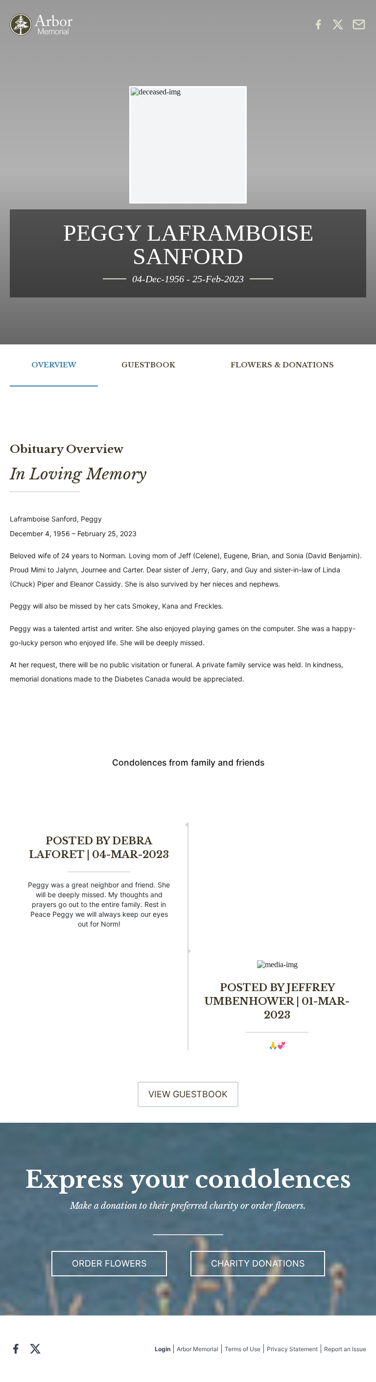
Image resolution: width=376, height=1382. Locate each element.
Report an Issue (345, 1349)
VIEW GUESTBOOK (188, 1094)
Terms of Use (242, 1349)
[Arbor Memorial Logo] (41, 25)
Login (162, 1349)
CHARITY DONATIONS (258, 1263)
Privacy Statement (292, 1349)
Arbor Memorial (197, 1349)
